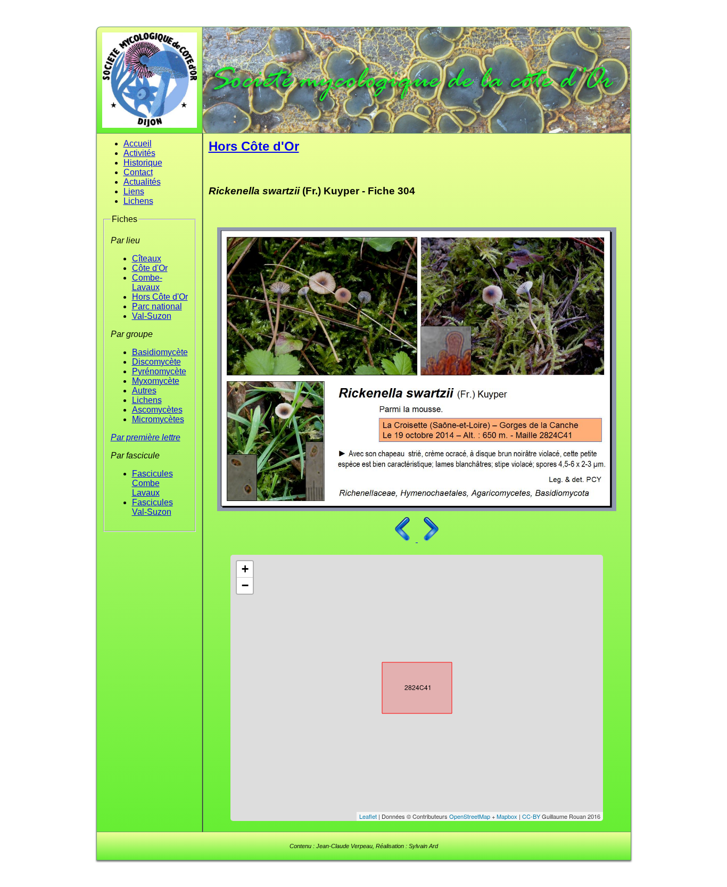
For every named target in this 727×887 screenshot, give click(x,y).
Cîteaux (146, 258)
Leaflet (368, 816)
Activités (139, 153)
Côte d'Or (150, 268)
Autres (144, 390)
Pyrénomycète (159, 371)
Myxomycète (155, 380)
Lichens (138, 201)
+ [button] (245, 569)
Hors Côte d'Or (160, 296)
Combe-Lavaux (147, 282)
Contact (138, 172)
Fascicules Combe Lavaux (152, 483)
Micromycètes (158, 419)
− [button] (245, 585)
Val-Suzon (151, 316)
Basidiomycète (160, 352)
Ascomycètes (157, 409)
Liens (133, 191)
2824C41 (407, 686)
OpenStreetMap (469, 816)
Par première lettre (145, 437)
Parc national (157, 306)
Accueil (137, 143)
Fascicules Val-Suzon (152, 507)
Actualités (142, 181)
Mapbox (507, 816)
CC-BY (531, 816)
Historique (142, 162)
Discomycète (156, 361)
